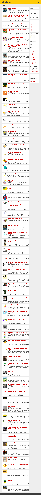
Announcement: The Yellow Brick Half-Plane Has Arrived (17, 187)
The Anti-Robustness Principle (14, 180)
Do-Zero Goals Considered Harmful (14, 152)
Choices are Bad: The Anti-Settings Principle (16, 173)
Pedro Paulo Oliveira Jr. (13, 429)
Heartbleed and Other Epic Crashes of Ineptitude (17, 464)
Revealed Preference (11, 371)
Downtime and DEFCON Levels (13, 8)
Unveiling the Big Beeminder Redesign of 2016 (17, 332)
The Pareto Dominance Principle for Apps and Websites (17, 248)
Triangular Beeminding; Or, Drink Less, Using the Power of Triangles (18, 398)
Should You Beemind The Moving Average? (16, 391)
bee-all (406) (32, 51)
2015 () (32, 24)
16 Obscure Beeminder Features (14, 356)
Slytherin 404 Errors (11, 290)
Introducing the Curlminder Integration (16, 23)
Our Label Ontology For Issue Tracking (15, 319)
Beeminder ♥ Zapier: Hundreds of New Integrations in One (15, 435)
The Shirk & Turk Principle (13, 326)
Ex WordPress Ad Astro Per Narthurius (15, 54)
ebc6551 (38, 83)
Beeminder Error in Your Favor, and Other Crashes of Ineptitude (16, 471)
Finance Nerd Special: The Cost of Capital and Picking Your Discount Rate (17, 30)
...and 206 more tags (33, 63)
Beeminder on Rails (11, 486)
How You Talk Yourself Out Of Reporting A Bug (17, 262)
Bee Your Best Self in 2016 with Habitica (16, 378)
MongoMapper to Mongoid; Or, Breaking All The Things (17, 364)
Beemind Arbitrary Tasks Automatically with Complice (17, 349)
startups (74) (32, 57)
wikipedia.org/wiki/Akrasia (32, 81)
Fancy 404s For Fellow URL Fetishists (15, 37)
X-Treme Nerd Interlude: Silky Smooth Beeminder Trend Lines (15, 84)
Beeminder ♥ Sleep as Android (14, 420)
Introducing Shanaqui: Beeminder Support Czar (17, 283)
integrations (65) (33, 59)
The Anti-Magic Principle (12, 194)
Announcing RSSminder (12, 91)
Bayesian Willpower (11, 138)
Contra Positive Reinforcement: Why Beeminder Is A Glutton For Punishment (17, 145)
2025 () (32, 30)
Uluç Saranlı (12, 206)
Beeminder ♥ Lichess (11, 68)
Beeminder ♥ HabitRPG (12, 442)
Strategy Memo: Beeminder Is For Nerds (15, 159)
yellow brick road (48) (33, 62)
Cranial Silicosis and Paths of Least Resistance (17, 384)
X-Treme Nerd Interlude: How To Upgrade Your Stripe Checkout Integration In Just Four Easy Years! (17, 76)
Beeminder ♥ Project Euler (13, 225)
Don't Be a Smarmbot (12, 457)
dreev (11, 9)
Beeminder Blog (6, 2)
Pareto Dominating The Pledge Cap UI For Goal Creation (17, 240)
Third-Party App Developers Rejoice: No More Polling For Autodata (17, 312)
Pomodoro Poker (11, 406)
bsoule (11, 313)
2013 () (32, 23)
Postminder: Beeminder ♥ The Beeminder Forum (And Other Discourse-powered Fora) (17, 16)
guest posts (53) (33, 60)
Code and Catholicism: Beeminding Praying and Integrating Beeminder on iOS (17, 428)
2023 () (32, 29)
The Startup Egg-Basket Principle (14, 218)
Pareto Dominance (11, 256)
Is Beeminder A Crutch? (12, 131)
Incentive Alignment (11, 124)
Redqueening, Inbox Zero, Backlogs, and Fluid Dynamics (17, 233)
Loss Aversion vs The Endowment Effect (16, 118)
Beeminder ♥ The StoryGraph (13, 98)
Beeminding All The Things (13, 304)
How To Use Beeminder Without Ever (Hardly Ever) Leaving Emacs (17, 297)
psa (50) (32, 61)
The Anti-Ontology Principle (13, 60)
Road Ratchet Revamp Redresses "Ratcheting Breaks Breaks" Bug (17, 166)
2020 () (32, 27)
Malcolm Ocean (12, 350)
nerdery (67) (32, 58)
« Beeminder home (4, 1)
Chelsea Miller (12, 153)
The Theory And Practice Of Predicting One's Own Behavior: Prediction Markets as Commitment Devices (17, 45)
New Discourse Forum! (12, 451)
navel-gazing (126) (33, 53)
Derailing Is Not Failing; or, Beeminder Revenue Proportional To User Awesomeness (17, 276)
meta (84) (32, 56)
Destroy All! (9, 480)
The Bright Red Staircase (12, 104)
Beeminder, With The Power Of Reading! (16, 269)
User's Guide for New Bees (33, 43)
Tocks (8, 413)
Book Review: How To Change (13, 111)
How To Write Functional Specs (14, 212)
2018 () (32, 26)
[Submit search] (30, 8)
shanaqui (12, 284)
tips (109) (32, 54)
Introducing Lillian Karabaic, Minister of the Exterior (16, 341)
